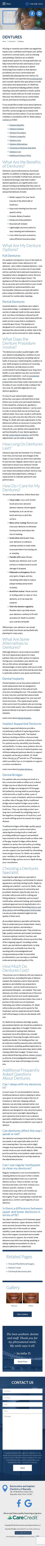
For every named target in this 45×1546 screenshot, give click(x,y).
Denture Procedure (18, 132)
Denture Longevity (17, 136)
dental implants (24, 718)
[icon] (32, 13)
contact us (6, 119)
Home (4, 41)
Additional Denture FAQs (20, 155)
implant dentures (25, 769)
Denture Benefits (17, 125)
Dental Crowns (14, 1267)
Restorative (12, 41)
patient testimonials (32, 910)
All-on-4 (14, 758)
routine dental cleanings (18, 435)
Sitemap (37, 1529)
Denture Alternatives (18, 144)
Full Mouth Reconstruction (19, 1271)
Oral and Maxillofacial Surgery (21, 1264)
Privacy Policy (28, 1529)
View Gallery (22, 1314)
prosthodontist (35, 78)
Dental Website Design (13, 1536)
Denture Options (17, 129)
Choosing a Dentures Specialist (23, 148)
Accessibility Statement (23, 1533)
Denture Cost (15, 151)
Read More (22, 1361)
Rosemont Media (29, 1536)
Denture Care (15, 140)
